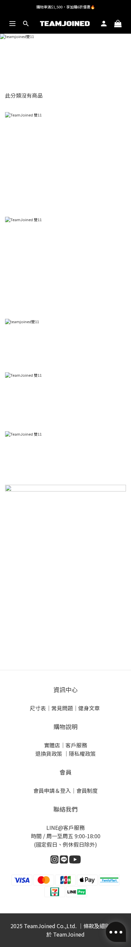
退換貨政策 (49, 753)
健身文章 (89, 708)
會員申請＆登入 (52, 790)
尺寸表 (38, 708)
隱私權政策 (82, 753)
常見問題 (62, 708)
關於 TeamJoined (83, 930)
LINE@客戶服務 (65, 827)
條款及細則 (96, 926)
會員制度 (87, 790)
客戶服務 (76, 745)
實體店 (52, 745)
